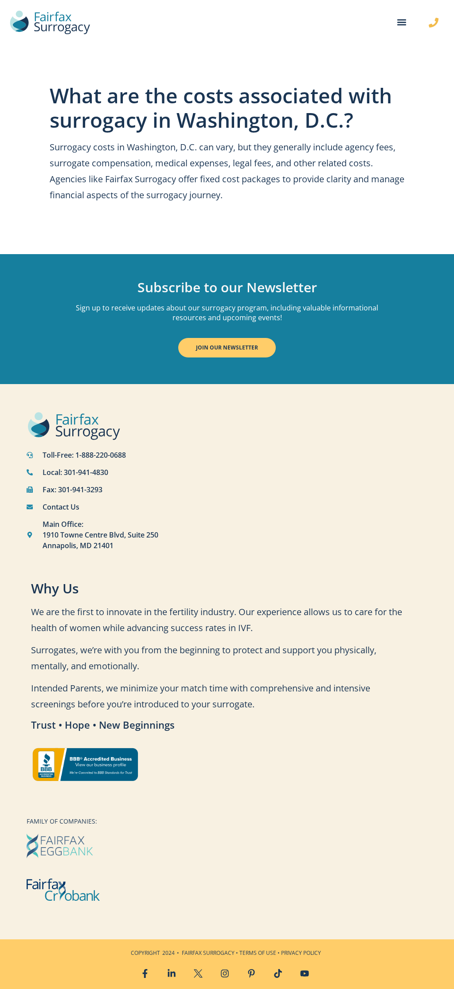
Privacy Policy (301, 953)
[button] (401, 22)
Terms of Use (257, 953)
